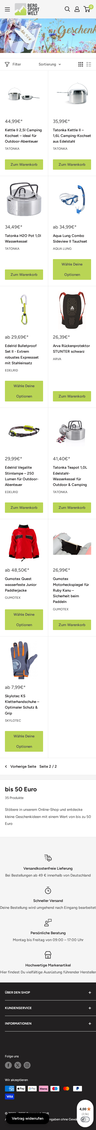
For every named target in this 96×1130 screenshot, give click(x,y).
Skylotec (13, 720)
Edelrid (11, 370)
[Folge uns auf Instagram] (27, 1065)
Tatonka (12, 148)
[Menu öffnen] (7, 9)
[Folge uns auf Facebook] (8, 1065)
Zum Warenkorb (24, 164)
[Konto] (77, 9)
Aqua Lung (62, 248)
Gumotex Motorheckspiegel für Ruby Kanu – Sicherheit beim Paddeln (71, 590)
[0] (87, 9)
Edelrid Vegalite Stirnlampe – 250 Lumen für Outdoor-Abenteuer (21, 476)
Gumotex (12, 597)
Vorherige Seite (23, 766)
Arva (57, 359)
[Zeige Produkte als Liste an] (89, 64)
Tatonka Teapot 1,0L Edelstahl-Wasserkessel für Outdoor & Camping (70, 476)
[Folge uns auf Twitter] (17, 1065)
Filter (17, 64)
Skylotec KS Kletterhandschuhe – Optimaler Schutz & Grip (22, 704)
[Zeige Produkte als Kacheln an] (81, 64)
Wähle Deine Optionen (72, 269)
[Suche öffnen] (67, 9)
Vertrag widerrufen (27, 1118)
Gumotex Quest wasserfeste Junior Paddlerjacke (20, 585)
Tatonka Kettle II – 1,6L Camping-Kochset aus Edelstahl (72, 136)
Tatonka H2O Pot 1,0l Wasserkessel (23, 238)
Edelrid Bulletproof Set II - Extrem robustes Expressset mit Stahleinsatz (22, 354)
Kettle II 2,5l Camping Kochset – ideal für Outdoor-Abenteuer (23, 136)
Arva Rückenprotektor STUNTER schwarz (71, 349)
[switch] (85, 1119)
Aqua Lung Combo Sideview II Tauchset (70, 238)
